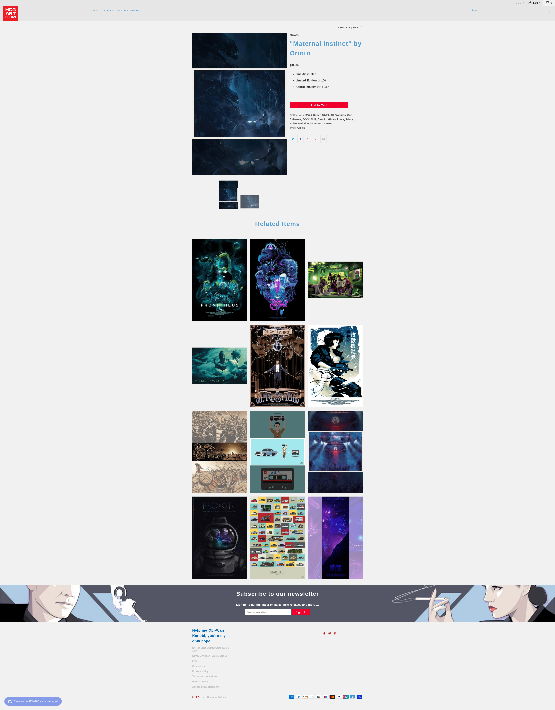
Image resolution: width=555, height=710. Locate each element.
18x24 (325, 115)
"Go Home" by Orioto (335, 452)
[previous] (197, 104)
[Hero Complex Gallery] (46, 13)
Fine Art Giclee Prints (331, 119)
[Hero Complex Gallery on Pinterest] (330, 634)
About (108, 10)
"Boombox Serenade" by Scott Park (277, 452)
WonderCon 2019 (321, 123)
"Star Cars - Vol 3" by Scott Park (277, 538)
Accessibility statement (205, 686)
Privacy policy (200, 671)
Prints (349, 119)
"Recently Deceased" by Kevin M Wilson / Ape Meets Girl (335, 280)
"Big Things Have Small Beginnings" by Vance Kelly (219, 280)
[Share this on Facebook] (300, 139)
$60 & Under (312, 115)
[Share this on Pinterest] (308, 139)
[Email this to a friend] (323, 139)
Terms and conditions (204, 676)
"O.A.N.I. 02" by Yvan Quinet (335, 538)
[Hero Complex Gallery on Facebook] (324, 634)
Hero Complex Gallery (213, 697)
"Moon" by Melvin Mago (219, 538)
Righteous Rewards (128, 10)
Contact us (198, 666)
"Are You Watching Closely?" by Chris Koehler (277, 366)
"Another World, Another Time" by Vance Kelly (277, 280)
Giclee (301, 127)
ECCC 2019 (309, 119)
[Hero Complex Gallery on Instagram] (335, 634)
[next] (282, 104)
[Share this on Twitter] (293, 139)
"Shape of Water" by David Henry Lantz (219, 366)
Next (356, 27)
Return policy (200, 681)
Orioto (294, 35)
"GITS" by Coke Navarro (335, 366)
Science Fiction (299, 123)
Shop (95, 10)
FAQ (194, 661)
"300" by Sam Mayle (219, 452)
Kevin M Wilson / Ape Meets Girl (210, 656)
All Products (338, 115)
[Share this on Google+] (316, 139)
